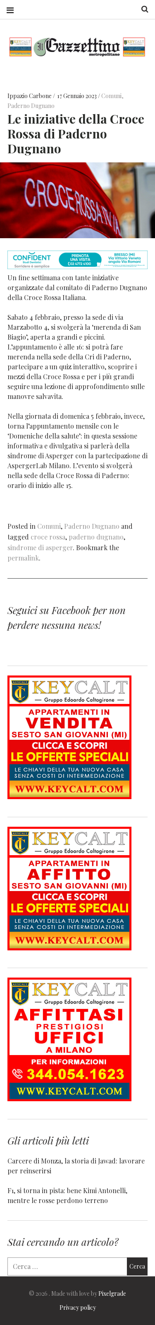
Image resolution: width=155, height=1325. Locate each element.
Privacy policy (78, 1307)
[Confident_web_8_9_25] (77, 266)
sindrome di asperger (40, 547)
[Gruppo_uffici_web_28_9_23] (69, 1098)
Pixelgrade (112, 1293)
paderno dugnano (96, 536)
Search (142, 9)
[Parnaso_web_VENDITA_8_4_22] (69, 796)
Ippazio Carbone (30, 96)
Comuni (111, 96)
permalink (23, 557)
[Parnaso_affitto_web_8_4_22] (69, 947)
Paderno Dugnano (31, 106)
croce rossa (48, 536)
